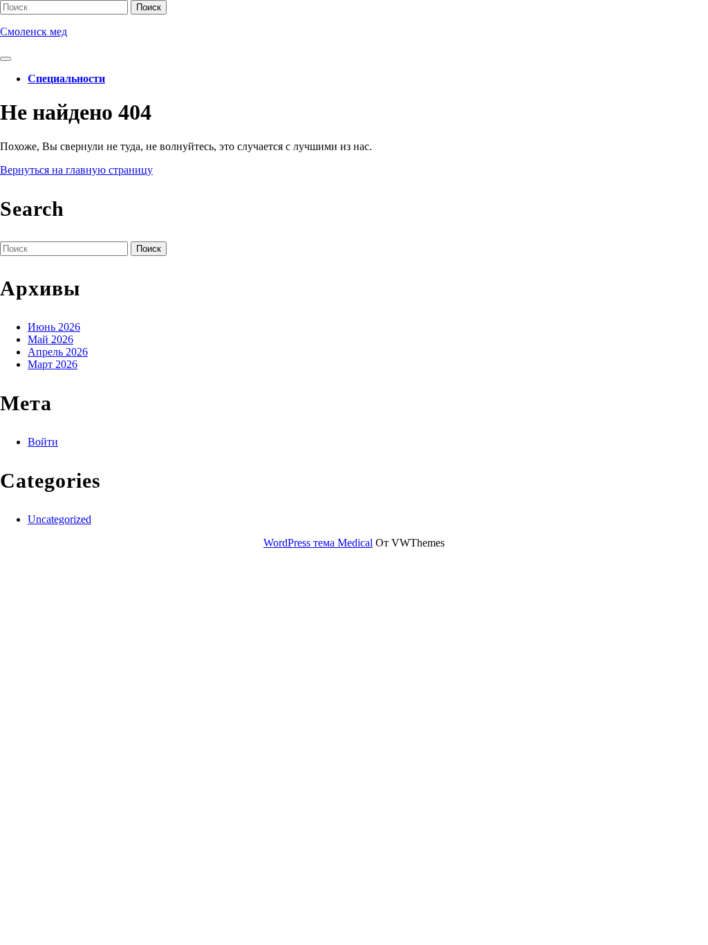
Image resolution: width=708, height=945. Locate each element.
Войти (43, 442)
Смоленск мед (33, 31)
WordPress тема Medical (318, 543)
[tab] (5, 59)
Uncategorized (59, 519)
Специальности (66, 78)
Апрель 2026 (58, 352)
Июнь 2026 (54, 327)
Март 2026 (52, 364)
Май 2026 (50, 339)
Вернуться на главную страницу (76, 170)
